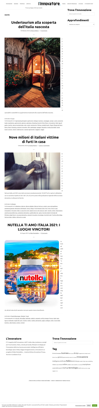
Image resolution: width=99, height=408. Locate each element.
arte (55, 353)
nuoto (28, 125)
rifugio (51, 125)
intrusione (14, 210)
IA (72, 357)
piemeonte (38, 320)
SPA (29, 127)
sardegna (47, 320)
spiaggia (39, 127)
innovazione (52, 123)
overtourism (34, 125)
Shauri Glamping (12, 127)
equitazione (11, 123)
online (53, 210)
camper (52, 121)
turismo (10, 129)
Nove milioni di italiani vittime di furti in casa (34, 139)
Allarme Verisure (38, 206)
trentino (7, 322)
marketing (90, 361)
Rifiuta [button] (88, 405)
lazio (58, 318)
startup (65, 368)
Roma (6, 127)
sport (60, 368)
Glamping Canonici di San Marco (40, 123)
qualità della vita (34, 213)
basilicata (28, 318)
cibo (70, 353)
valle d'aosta (12, 322)
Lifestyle (13, 204)
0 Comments (44, 30)
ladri (46, 210)
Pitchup (39, 125)
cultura (72, 353)
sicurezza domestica (22, 215)
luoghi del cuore (18, 320)
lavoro (73, 361)
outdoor (69, 364)
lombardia (10, 320)
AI (53, 353)
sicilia (52, 320)
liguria (6, 320)
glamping (29, 123)
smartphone (86, 364)
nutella (33, 320)
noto (25, 125)
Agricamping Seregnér (21, 121)
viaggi (89, 368)
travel (6, 129)
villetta (14, 217)
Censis (28, 208)
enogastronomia (82, 353)
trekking (83, 368)
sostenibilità (55, 368)
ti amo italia (57, 320)
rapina (40, 213)
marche (10, 125)
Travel (12, 118)
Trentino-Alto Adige (57, 215)
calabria (33, 318)
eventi (89, 353)
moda (57, 364)
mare (86, 361)
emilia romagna (45, 318)
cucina (55, 121)
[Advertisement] (13, 394)
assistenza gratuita (9, 208)
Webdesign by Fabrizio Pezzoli (62, 380)
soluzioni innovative (22, 127)
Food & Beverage (15, 316)
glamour (24, 123)
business (41, 121)
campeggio (46, 121)
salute (75, 364)
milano (54, 364)
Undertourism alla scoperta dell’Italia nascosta (33, 24)
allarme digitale (30, 206)
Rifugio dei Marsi (58, 125)
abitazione (18, 206)
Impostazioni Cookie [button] (80, 405)
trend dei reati (47, 215)
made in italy (82, 361)
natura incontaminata (17, 125)
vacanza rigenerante (29, 129)
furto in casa (54, 208)
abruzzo (17, 318)
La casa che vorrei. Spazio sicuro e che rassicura (32, 210)
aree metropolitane (52, 206)
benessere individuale (20, 208)
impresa (74, 357)
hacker (71, 357)
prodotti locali (45, 125)
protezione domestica (23, 213)
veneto (18, 322)
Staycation (44, 127)
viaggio (42, 129)
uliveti (14, 129)
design (32, 208)
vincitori (23, 322)
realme (72, 364)
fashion (53, 357)
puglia (43, 320)
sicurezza (80, 364)
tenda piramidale (51, 127)
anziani (45, 206)
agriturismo (30, 121)
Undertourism (20, 129)
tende (58, 127)
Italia (57, 123)
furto (49, 208)
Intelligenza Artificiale (59, 361)
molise (29, 320)
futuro (56, 357)
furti (46, 208)
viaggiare (37, 129)
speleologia (33, 127)
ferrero (51, 318)
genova (60, 357)
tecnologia (40, 215)
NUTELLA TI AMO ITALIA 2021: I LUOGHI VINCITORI (34, 227)
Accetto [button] (94, 405)
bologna (36, 121)
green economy (66, 357)
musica (60, 364)
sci (77, 364)
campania (37, 318)
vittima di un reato (21, 217)
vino (57, 371)
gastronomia (18, 123)
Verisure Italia (8, 217)
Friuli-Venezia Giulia (39, 208)
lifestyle (77, 361)
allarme (23, 206)
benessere (58, 353)
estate (86, 353)
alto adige (22, 318)
